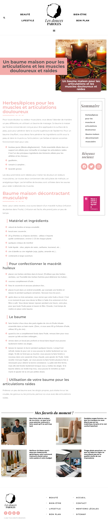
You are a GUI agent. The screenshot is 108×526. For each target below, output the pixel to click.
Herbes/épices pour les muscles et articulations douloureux (91, 122)
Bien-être (80, 14)
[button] (4, 17)
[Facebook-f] (5, 513)
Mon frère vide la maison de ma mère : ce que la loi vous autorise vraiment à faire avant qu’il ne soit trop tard (40, 422)
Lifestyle (27, 20)
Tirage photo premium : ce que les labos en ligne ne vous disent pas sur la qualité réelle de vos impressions (95, 454)
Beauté (25, 14)
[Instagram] (18, 513)
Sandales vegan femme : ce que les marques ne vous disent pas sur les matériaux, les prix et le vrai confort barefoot (95, 422)
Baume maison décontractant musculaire (92, 138)
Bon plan (82, 20)
